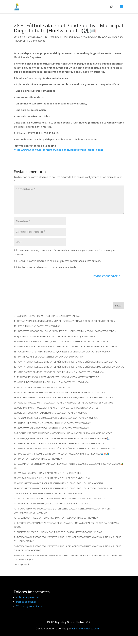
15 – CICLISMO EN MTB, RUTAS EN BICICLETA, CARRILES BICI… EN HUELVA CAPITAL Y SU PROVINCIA (62, 351)
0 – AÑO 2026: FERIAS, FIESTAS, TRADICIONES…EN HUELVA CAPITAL (47, 315)
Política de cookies (26, 601)
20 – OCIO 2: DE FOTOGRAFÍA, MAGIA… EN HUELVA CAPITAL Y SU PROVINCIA (51, 382)
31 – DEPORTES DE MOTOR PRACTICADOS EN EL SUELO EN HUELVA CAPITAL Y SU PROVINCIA (59, 443)
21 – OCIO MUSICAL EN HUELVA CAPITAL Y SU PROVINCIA (42, 387)
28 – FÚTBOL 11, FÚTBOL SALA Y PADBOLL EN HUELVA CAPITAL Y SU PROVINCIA (52, 423)
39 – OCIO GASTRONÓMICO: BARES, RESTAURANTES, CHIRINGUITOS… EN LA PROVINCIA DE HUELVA (63, 488)
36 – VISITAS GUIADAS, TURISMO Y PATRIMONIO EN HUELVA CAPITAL (47, 472)
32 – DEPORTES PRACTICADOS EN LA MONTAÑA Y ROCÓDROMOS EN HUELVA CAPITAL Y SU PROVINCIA (64, 448)
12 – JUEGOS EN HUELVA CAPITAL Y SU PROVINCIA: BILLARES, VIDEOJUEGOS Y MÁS (54, 336)
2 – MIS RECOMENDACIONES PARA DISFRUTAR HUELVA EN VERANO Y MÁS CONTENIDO (56, 377)
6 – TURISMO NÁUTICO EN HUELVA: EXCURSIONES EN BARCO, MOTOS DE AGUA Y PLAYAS (58, 532)
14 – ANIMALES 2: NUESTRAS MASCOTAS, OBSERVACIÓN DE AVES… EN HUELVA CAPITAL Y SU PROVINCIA (65, 346)
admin (21, 36)
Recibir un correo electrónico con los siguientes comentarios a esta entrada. (59, 260)
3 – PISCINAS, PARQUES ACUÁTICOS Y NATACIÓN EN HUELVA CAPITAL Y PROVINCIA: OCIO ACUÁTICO (63, 433)
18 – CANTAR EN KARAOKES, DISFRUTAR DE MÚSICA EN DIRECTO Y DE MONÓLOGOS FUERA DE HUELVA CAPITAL (69, 366)
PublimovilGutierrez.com (85, 628)
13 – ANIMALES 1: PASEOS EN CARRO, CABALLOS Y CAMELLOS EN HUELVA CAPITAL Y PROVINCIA (61, 341)
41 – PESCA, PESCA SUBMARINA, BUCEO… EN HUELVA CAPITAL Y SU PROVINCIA (53, 503)
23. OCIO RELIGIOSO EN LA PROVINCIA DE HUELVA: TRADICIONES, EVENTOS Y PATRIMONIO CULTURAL (64, 397)
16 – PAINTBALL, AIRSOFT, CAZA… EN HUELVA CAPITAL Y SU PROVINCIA (48, 356)
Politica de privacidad (27, 597)
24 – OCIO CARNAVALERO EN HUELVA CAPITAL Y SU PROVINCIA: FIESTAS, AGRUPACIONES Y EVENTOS (63, 402)
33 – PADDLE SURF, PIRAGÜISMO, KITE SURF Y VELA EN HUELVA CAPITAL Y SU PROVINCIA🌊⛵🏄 (61, 453)
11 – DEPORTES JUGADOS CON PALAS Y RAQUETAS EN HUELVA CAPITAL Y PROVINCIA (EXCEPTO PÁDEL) (64, 331)
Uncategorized (21, 564)
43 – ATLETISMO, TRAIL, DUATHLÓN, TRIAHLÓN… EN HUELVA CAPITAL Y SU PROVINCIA (56, 517)
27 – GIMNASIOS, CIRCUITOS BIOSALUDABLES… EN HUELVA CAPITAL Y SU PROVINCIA (55, 417)
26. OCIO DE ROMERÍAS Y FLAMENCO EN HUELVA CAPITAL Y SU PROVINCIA (50, 412)
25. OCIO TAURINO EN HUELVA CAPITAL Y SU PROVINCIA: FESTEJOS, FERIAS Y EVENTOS (56, 407)
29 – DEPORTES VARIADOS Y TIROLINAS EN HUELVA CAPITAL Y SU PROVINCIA (51, 428)
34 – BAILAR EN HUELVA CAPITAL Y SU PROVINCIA (38, 458)
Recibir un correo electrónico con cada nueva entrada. (47, 267)
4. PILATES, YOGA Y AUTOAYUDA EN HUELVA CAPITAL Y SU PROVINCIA (48, 493)
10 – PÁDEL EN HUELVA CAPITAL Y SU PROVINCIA (37, 326)
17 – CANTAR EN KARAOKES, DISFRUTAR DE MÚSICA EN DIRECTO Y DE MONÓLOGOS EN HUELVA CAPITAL (65, 361)
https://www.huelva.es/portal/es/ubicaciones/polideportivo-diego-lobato (58, 149)
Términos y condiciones (29, 606)
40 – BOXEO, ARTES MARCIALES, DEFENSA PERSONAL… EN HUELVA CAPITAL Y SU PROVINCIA (59, 498)
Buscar (118, 305)
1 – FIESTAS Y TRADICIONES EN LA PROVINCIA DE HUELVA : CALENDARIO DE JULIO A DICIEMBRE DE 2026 (64, 320)
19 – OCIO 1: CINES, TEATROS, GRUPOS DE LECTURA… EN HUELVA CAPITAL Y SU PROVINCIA (59, 372)
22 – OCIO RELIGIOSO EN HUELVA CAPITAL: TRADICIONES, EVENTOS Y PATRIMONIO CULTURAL (60, 392)
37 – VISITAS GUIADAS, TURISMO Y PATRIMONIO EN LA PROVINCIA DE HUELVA (52, 478)
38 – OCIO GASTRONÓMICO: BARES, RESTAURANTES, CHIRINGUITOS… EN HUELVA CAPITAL (58, 483)
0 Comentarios (37, 40)
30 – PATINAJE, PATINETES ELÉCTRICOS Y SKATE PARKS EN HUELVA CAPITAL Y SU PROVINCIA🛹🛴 (62, 438)
